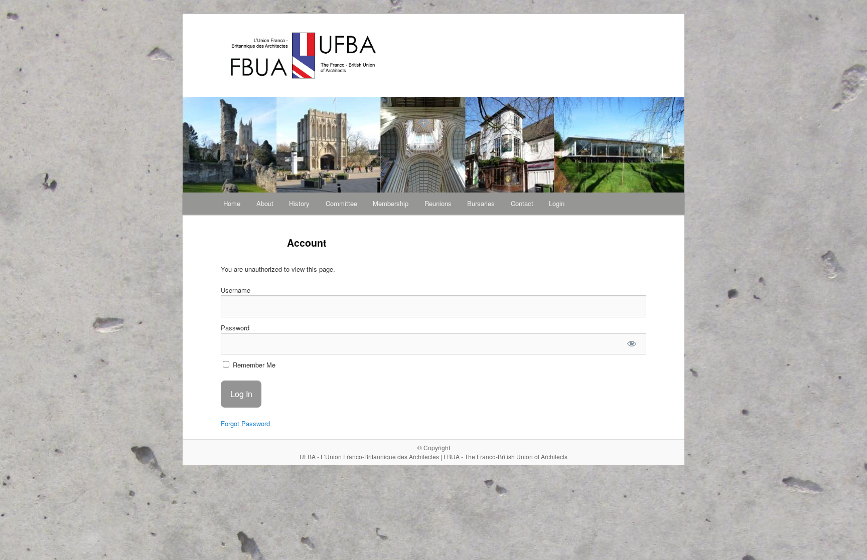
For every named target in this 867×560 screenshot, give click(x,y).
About (264, 203)
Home (231, 203)
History (299, 203)
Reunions (438, 203)
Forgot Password (245, 423)
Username (235, 290)
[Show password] (632, 343)
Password (235, 327)
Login (556, 203)
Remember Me (253, 364)
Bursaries (481, 203)
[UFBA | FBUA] (366, 56)
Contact (522, 203)
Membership (390, 203)
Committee (341, 203)
